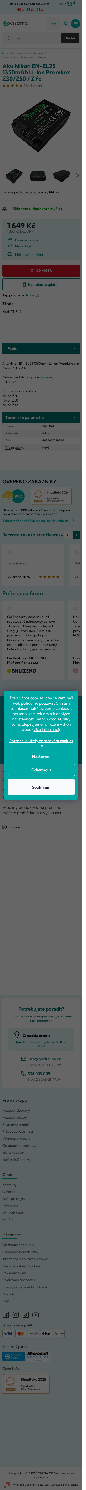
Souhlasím (41, 787)
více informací (46, 729)
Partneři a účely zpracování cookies (41, 740)
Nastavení (41, 756)
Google (53, 719)
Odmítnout (41, 769)
